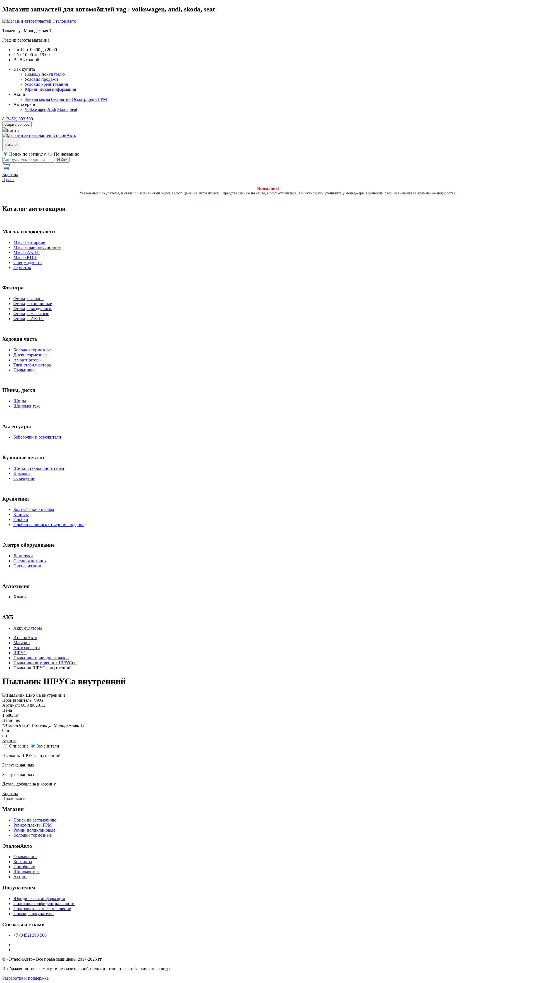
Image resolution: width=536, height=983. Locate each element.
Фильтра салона (28, 298)
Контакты (22, 861)
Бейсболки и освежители (37, 437)
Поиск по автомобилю (34, 820)
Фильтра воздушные (32, 308)
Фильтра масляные (31, 313)
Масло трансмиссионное (37, 247)
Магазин (21, 642)
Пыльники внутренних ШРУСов (44, 662)
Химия (20, 596)
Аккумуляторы (27, 628)
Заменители (48, 746)
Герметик (22, 267)
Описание (18, 746)
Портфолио (24, 866)
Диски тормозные (30, 355)
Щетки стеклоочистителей (38, 468)
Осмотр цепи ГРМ (89, 99)
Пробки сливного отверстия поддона (48, 524)
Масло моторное (29, 242)
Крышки (21, 473)
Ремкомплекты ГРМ (32, 825)
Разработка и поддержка (25, 978)
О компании (25, 856)
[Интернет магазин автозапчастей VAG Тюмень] (39, 21)
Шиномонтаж (26, 406)
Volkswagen (35, 109)
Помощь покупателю (45, 74)
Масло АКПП (26, 252)
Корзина (10, 793)
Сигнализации (27, 565)
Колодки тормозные (32, 349)
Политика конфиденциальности (44, 903)
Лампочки (23, 555)
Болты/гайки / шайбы (33, 509)
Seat (73, 109)
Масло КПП (25, 257)
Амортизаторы (27, 360)
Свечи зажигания (30, 560)
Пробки (20, 519)
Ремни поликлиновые (34, 830)
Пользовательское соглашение (42, 908)
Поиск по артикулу (27, 154)
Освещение (24, 478)
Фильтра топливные (32, 303)
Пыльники (23, 370)
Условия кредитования (46, 84)
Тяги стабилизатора (32, 365)
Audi (51, 109)
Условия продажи (41, 79)
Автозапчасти (26, 647)
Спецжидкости (27, 262)
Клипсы (21, 514)
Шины (19, 401)
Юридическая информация (50, 89)
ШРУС (20, 652)
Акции (20, 876)
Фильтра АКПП (28, 318)
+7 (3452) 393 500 (30, 935)
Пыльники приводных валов (41, 657)
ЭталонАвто (25, 637)
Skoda (62, 109)
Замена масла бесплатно (48, 99)
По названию (66, 154)
